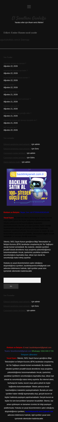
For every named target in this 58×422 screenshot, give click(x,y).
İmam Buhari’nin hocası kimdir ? (16, 78)
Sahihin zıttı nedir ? (11, 106)
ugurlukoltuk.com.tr (10, 39)
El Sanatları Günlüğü (29, 18)
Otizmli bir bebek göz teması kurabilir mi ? (20, 120)
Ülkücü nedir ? (9, 85)
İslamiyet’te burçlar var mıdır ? (16, 71)
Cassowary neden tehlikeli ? (15, 153)
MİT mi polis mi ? (10, 127)
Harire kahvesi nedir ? (12, 162)
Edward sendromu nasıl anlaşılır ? (17, 144)
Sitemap (25, 39)
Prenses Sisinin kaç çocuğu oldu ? (17, 113)
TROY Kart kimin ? (11, 92)
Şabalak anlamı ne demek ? (15, 63)
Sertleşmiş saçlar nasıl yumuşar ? (17, 99)
